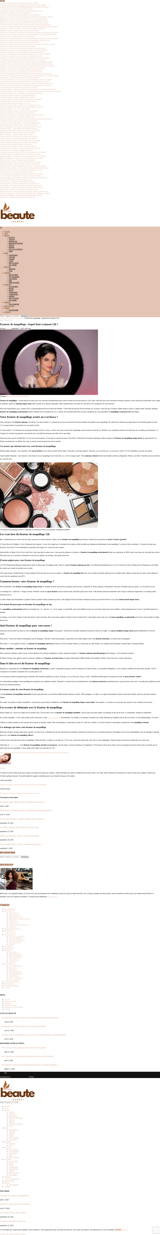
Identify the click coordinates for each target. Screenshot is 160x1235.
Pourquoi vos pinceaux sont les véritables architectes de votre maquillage (25, 58)
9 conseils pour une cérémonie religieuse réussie (16, 9)
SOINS (11, 251)
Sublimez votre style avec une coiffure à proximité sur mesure (21, 71)
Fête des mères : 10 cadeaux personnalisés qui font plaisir (19, 183)
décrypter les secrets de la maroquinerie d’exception (17, 46)
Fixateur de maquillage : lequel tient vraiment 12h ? (17, 117)
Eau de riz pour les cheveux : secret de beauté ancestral (19, 111)
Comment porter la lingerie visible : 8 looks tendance (18, 146)
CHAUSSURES (13, 255)
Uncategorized (10, 909)
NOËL (10, 281)
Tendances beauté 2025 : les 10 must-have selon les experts (20, 162)
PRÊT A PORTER (14, 263)
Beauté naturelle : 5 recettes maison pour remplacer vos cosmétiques (23, 156)
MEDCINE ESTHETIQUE (16, 243)
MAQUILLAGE (13, 242)
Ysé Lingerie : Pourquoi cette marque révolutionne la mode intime (22, 48)
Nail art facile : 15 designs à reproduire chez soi (16, 150)
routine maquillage (54, 717)
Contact (7, 1009)
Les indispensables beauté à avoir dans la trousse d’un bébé (20, 175)
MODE (6, 253)
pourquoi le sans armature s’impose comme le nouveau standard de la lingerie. (26, 64)
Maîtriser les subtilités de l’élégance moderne (15, 13)
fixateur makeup (33, 752)
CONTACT (7, 312)
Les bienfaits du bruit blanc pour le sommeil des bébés (18, 87)
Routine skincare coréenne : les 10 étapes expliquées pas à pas (21, 170)
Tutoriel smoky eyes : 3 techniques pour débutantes (17, 160)
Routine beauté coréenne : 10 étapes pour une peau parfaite (20, 140)
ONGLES (11, 245)
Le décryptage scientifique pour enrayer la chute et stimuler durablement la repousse (28, 32)
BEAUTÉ (6, 236)
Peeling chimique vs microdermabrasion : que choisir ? (18, 138)
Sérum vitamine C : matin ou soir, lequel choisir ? (17, 134)
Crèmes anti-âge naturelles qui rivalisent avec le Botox (18, 136)
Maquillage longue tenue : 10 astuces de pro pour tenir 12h (20, 148)
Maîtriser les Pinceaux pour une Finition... (15, 1204)
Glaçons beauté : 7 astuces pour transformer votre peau (19, 128)
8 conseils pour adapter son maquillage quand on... (23, 802)
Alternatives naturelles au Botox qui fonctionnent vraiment (20, 130)
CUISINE (6, 308)
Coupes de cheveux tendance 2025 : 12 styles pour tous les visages (23, 152)
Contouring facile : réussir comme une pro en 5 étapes (18, 121)
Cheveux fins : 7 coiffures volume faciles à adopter (17, 181)
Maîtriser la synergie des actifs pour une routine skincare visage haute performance (28, 34)
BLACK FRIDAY (13, 275)
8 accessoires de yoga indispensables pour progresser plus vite (21, 11)
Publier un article (10, 1001)
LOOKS (11, 261)
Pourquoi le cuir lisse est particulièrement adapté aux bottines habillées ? (24, 7)
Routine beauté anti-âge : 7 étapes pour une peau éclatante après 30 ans (24, 168)
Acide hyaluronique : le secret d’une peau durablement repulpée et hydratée (26, 79)
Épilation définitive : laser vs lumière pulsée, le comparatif (20, 164)
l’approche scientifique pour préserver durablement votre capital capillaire (25, 54)
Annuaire (7, 1003)
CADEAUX (7, 273)
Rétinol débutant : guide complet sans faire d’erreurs (18, 132)
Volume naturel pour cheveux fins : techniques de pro (18, 101)
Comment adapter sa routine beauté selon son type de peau (20, 154)
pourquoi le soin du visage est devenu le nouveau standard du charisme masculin (27, 44)
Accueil (2, 318)
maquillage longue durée (47, 752)
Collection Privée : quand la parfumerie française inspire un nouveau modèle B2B (28, 89)
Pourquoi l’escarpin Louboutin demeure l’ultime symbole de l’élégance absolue (27, 66)
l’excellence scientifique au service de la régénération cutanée (21, 56)
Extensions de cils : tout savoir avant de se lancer (16, 172)
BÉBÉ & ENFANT (9, 306)
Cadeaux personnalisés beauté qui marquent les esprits (18, 142)
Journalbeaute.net (5, 1076)
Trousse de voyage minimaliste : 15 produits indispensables (20, 123)
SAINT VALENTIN (14, 283)
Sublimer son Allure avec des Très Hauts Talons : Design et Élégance (23, 50)
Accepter (118, 1230)
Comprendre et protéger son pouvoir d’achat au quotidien (19, 77)
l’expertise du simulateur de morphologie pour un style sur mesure (22, 60)
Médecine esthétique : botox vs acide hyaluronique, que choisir (21, 158)
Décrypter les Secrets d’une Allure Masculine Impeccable (19, 42)
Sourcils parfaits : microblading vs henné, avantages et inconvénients (23, 177)
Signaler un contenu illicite (13, 1007)
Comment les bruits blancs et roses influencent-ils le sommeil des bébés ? (25, 81)
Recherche (24, 316)
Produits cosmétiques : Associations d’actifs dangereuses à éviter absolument (26, 119)
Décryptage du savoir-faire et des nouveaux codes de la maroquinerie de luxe (26, 17)
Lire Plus (125, 1230)
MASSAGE (12, 269)
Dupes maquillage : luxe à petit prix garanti (14, 109)
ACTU (6, 234)
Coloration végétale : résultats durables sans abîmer (17, 113)
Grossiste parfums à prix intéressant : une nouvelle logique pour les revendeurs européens (30, 91)
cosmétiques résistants (20, 752)
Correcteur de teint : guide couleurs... (14, 1213)
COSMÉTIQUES (13, 295)
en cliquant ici (52, 897)
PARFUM (11, 247)
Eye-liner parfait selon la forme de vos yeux (15, 103)
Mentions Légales (10, 1005)
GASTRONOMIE (13, 310)
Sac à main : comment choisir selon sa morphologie (17, 197)
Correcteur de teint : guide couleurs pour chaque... (22, 819)
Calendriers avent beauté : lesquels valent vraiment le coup (20, 105)
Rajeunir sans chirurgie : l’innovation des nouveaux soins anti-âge (22, 68)
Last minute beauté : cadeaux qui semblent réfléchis (17, 95)
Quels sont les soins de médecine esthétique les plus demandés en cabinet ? (25, 85)
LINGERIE (11, 259)
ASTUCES (12, 238)
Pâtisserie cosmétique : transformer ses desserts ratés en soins (21, 195)
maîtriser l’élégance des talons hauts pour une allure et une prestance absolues (26, 62)
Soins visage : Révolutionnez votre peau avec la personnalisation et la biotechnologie (29, 75)
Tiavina (8, 328)
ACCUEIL (7, 232)
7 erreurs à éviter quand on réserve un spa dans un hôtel (19, 3)
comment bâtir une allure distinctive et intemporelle (17, 36)
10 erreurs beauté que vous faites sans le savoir (16, 179)
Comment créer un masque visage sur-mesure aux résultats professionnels (25, 24)
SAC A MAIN (13, 265)
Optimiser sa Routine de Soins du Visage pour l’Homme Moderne (22, 28)
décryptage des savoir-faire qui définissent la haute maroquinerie (22, 52)
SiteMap (31, 1076)
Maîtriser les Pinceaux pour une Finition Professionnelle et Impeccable (24, 22)
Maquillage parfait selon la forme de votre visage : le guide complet (23, 166)
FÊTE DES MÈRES (14, 277)
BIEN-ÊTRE (7, 267)
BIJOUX (11, 291)
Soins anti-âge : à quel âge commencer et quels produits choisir (21, 187)
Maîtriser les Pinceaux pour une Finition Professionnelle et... (26, 810)
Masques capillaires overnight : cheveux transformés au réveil (21, 107)
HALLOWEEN (13, 279)
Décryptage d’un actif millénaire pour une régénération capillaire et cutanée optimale (29, 38)
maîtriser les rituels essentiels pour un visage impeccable (19, 30)
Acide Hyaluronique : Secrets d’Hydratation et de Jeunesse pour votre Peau (26, 73)
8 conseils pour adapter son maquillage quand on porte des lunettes (23, 5)
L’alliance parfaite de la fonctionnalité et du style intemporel (20, 15)
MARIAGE (7, 302)
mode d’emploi (14, 745)
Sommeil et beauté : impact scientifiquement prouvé (17, 97)
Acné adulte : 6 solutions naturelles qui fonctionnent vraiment (21, 185)
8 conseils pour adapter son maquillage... (15, 1195)
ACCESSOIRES (13, 287)
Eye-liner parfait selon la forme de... (13, 1221)
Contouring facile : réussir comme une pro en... (21, 844)
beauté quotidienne (6, 752)
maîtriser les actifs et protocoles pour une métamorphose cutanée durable (25, 40)
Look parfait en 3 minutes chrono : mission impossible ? (19, 124)
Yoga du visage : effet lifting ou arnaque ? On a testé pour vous (21, 174)
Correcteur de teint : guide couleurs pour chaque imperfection (21, 99)
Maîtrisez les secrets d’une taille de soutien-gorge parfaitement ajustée (24, 20)
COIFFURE (12, 257)
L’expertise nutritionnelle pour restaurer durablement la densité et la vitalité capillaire (29, 26)
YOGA (10, 271)
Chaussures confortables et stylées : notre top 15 (16, 144)
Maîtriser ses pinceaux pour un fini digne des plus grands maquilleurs (23, 19)
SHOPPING (7, 285)
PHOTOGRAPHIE (14, 304)
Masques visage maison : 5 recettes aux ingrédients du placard (21, 93)
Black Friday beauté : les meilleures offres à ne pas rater (19, 189)
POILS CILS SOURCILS (16, 249)
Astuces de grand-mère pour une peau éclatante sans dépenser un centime (25, 193)
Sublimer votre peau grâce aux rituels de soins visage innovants (21, 70)
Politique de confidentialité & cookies (13, 1234)
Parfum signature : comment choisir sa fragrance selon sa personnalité (24, 191)
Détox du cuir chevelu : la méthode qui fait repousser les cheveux (22, 115)
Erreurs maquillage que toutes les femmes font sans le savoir (20, 126)
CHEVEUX (12, 240)
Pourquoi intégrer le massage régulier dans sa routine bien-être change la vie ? (26, 83)
